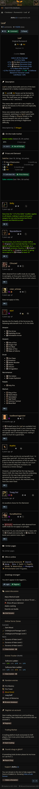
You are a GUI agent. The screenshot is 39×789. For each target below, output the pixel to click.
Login (7, 584)
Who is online (10, 557)
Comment (13, 31)
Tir (7, 167)
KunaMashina (15, 514)
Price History (23, 174)
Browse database (11, 702)
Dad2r (21, 564)
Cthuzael (13, 263)
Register (17, 584)
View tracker (9, 649)
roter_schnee (15, 289)
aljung (7, 564)
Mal (11, 165)
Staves (22, 54)
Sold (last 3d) (9, 174)
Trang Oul (14, 492)
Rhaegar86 (29, 566)
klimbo (7, 566)
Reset (25, 31)
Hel (7, 170)
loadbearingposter (18, 415)
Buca (14, 564)
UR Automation (10, 569)
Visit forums (9, 613)
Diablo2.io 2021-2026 (10, 786)
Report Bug (9, 760)
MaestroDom (17, 566)
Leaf (25, 12)
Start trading (9, 743)
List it (7, 146)
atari (12, 310)
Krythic (13, 445)
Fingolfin (30, 564)
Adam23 (28, 562)
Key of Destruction (13, 162)
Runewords (18, 562)
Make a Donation (11, 780)
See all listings (19, 146)
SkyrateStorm (15, 231)
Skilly (12, 203)
